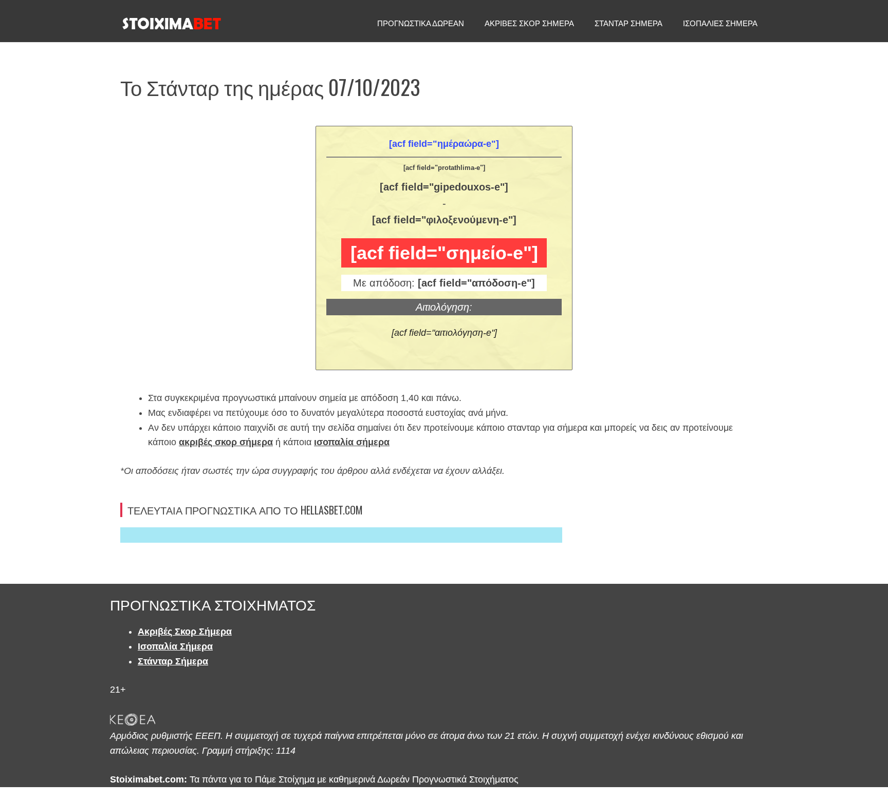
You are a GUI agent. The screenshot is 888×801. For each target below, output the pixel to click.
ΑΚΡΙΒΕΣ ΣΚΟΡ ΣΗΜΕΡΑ (529, 23)
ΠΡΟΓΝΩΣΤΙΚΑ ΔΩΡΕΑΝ (420, 23)
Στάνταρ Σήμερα (173, 661)
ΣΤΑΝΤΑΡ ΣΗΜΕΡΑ (628, 23)
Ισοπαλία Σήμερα (175, 646)
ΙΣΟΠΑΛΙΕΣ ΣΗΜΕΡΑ (720, 23)
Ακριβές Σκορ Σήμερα (185, 631)
